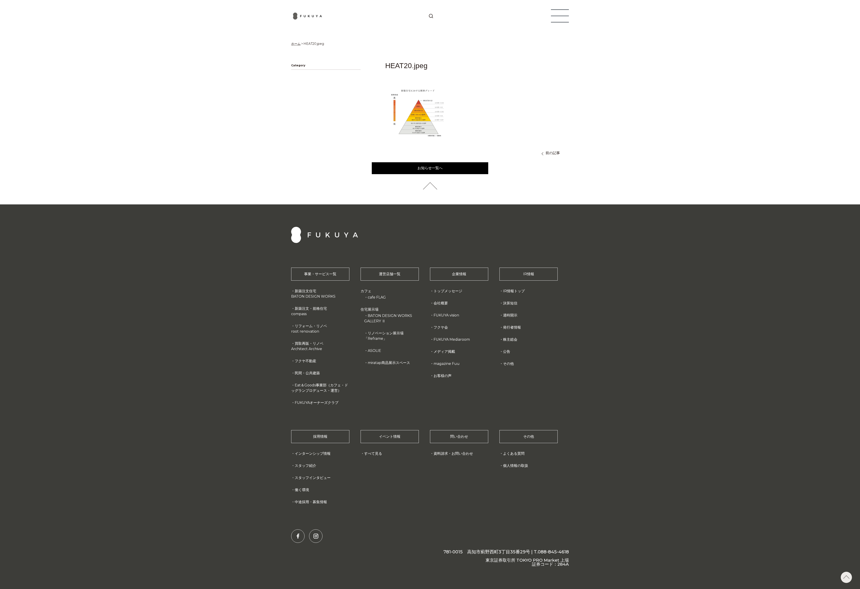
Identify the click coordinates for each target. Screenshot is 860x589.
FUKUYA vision (446, 315)
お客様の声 (443, 376)
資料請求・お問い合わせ (453, 453)
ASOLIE (374, 351)
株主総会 (510, 339)
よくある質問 (514, 453)
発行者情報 (512, 327)
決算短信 (510, 303)
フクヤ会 (441, 327)
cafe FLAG (377, 297)
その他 (508, 364)
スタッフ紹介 (305, 465)
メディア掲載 (444, 351)
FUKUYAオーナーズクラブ (316, 403)
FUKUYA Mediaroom (452, 339)
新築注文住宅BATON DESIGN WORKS (313, 294)
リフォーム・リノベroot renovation (309, 328)
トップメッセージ (448, 291)
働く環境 (302, 490)
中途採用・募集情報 (311, 502)
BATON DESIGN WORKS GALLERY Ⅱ (388, 318)
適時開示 (510, 315)
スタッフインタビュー (313, 478)
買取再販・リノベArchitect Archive (307, 346)
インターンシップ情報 (313, 453)
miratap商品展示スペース (389, 363)
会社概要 (441, 303)
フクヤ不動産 (305, 361)
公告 (506, 351)
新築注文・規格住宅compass (309, 311)
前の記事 (553, 153)
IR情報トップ (514, 291)
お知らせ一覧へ (430, 168)
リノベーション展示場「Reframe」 (384, 336)
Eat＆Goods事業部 (319, 388)
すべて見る (373, 453)
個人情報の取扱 (515, 465)
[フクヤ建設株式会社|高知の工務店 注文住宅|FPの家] (307, 16)
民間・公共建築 (307, 373)
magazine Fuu (447, 364)
